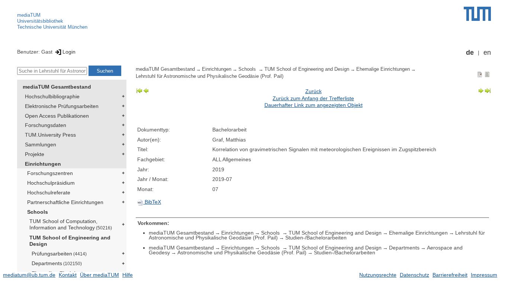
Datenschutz (414, 275)
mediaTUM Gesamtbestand (57, 87)
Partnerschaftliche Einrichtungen (65, 202)
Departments (57, 263)
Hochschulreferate (48, 193)
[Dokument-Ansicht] (479, 74)
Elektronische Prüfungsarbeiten (62, 106)
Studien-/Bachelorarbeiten (316, 238)
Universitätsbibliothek (40, 21)
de (470, 52)
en (487, 52)
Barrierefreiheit (450, 275)
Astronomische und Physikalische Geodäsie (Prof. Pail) (241, 252)
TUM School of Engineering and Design (69, 241)
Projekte (34, 154)
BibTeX (152, 202)
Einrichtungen (43, 164)
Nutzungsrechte (377, 275)
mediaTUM (29, 15)
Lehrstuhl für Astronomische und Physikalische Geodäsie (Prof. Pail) (209, 76)
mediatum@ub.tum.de (29, 275)
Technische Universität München (52, 27)
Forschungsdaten (45, 125)
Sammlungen (40, 144)
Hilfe (127, 275)
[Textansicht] (487, 74)
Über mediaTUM (99, 275)
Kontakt (68, 275)
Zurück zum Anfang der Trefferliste (313, 98)
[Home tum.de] (477, 14)
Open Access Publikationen (57, 116)
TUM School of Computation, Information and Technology (70, 224)
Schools (37, 212)
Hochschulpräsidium (51, 183)
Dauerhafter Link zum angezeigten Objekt (313, 105)
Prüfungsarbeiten (59, 254)
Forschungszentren (50, 173)
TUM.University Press (50, 135)
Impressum (484, 275)
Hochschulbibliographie (52, 96)
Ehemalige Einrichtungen (383, 69)
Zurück (313, 91)
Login (68, 52)
